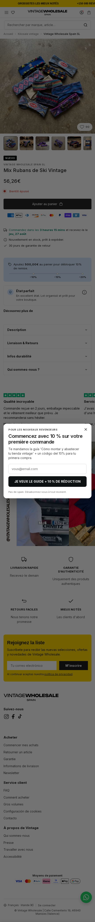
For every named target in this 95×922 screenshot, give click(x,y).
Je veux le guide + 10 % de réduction (47, 481)
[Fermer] (85, 429)
